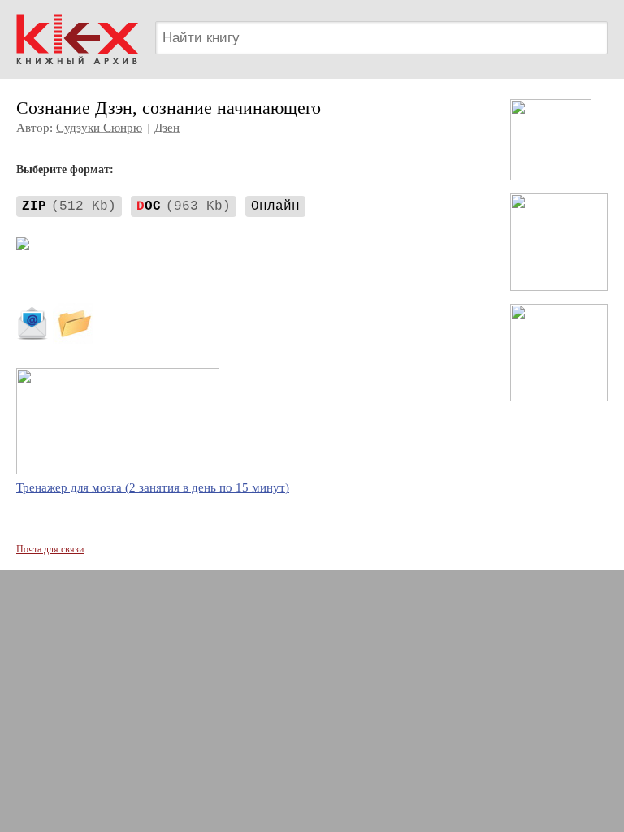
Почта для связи (50, 549)
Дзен (167, 127)
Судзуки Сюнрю (99, 127)
